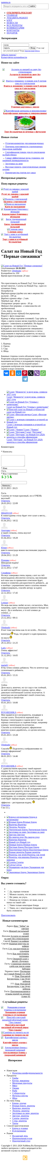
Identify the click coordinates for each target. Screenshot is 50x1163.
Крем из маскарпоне (15, 206)
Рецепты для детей (36, 855)
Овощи (15, 1088)
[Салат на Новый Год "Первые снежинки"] (22, 266)
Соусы (18, 865)
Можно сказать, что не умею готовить (28, 894)
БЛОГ (9, 20)
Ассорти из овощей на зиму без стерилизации (25, 75)
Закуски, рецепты (20, 1116)
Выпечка (21, 824)
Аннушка (5, 530)
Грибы (15, 1078)
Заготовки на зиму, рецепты (25, 1113)
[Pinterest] (25, 373)
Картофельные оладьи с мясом (15, 1043)
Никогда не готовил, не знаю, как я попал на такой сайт (25, 901)
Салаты (20, 862)
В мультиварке (19, 1131)
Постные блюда (31, 847)
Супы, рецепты (19, 1121)
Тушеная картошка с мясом (25, 107)
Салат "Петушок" (34, 432)
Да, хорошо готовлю (19, 891)
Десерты (21, 827)
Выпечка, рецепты (21, 1108)
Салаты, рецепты (20, 1118)
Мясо (14, 1085)
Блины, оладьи (19, 1103)
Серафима (6, 573)
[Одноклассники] (12, 373)
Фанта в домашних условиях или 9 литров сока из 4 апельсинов (25, 87)
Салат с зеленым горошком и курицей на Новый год (26, 425)
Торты (15, 1123)
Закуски (21, 834)
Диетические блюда (37, 829)
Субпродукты (18, 1093)
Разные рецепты (32, 852)
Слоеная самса (15, 232)
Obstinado (16, 271)
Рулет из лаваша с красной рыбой (15, 195)
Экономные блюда (35, 872)
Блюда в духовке (20, 1128)
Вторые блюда (29, 822)
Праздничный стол (21, 1141)
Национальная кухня (22, 1138)
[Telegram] (25, 379)
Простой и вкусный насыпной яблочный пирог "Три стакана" (15, 1027)
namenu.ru (5, 2)
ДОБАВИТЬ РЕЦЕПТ (17, 18)
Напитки (21, 839)
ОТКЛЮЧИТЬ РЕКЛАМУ (19, 13)
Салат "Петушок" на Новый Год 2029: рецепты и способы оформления (25, 440)
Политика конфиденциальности (27, 1073)
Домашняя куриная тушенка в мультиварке (15, 1013)
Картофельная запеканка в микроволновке (25, 113)
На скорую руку (32, 837)
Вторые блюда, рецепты (23, 1106)
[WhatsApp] (43, 373)
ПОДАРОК (12, 33)
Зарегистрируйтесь (32, 51)
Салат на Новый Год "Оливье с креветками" (28, 407)
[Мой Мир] (18, 373)
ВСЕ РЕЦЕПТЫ (14, 25)
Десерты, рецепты (20, 1111)
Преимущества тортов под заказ (20, 172)
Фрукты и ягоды (20, 1095)
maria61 (4, 665)
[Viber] (37, 373)
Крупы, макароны (20, 1080)
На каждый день (20, 1136)
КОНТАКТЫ (13, 30)
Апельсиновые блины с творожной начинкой (15, 1053)
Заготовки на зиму (14, 163)
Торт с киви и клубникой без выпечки (15, 240)
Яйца (14, 1098)
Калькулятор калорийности (14, 57)
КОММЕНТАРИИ (15, 28)
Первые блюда (30, 844)
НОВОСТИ (12, 23)
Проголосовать (8, 915)
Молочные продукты (22, 1083)
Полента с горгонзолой (15, 201)
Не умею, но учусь (18, 897)
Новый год (24, 842)
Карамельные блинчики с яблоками (15, 215)
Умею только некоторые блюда (24, 905)
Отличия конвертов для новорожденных (24, 143)
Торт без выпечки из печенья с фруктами (25, 132)
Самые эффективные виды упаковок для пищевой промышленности (23, 159)
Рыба (14, 1090)
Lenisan (4, 602)
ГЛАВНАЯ (12, 15)
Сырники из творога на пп (15, 1035)
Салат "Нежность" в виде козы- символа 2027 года (26, 398)
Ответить (5, 501)
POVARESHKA (8, 712)
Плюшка (5, 560)
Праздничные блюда (38, 850)
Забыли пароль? (8, 55)
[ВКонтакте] (6, 373)
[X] (31, 373)
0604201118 (6, 513)
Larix (3, 648)
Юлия (4, 547)
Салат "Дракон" (31, 429)
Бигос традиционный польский (15, 225)
